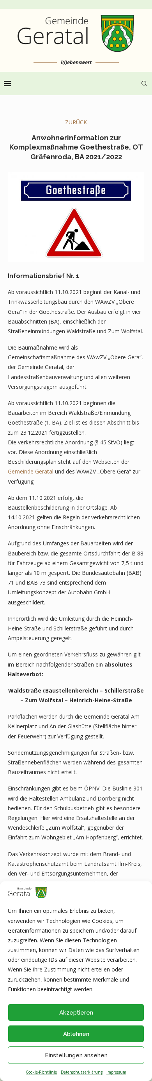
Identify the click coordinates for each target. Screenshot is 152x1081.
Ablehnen (76, 1034)
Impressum (116, 1072)
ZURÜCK (76, 122)
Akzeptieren (76, 1012)
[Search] (144, 83)
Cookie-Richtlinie (41, 1072)
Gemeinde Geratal (30, 471)
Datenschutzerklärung (82, 1072)
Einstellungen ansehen (76, 1055)
